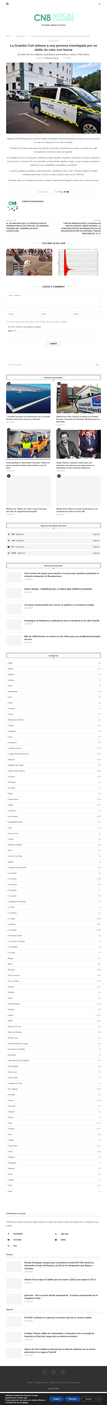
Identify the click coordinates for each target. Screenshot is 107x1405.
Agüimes (54, 674)
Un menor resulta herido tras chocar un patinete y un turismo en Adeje (59, 605)
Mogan (54, 958)
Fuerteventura (54, 799)
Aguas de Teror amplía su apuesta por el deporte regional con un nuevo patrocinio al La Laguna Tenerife (59, 1350)
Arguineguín (54, 691)
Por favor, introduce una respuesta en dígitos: (24, 327)
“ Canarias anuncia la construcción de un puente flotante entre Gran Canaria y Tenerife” (28, 418)
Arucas (54, 714)
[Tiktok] (62, 1372)
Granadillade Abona (54, 822)
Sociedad (54, 1095)
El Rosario (54, 782)
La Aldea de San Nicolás (54, 867)
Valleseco (54, 1157)
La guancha (54, 890)
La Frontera (54, 873)
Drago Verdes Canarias (54, 771)
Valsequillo (54, 1163)
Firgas (54, 794)
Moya (54, 964)
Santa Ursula (54, 1078)
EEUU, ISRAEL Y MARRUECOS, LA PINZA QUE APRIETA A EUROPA (58, 589)
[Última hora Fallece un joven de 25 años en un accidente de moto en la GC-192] (78, 491)
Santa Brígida (54, 1066)
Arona (54, 703)
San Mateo (54, 1055)
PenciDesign (75, 1383)
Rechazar (72, 1399)
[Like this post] (57, 192)
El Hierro (54, 777)
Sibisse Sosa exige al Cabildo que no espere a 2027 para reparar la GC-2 (60, 1279)
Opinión (54, 987)
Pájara (54, 998)
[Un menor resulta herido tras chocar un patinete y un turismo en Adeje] (14, 609)
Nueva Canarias (54, 975)
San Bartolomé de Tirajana (54, 1044)
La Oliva (54, 907)
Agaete (54, 669)
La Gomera (54, 879)
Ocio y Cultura (54, 981)
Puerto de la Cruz (54, 1027)
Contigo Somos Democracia (54, 754)
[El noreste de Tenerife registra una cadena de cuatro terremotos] (78, 264)
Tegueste (54, 1112)
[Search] (99, 4)
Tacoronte (54, 1106)
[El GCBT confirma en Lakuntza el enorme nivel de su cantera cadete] (14, 1321)
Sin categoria (54, 1089)
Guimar (54, 839)
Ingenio (54, 862)
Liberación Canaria (54, 936)
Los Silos (54, 953)
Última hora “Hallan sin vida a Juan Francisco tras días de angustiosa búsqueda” (26, 510)
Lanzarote (54, 924)
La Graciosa (54, 885)
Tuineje (54, 1140)
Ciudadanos (54, 742)
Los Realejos (54, 947)
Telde (54, 1123)
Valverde (54, 1169)
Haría (54, 850)
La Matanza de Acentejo (54, 902)
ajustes (25, 1402)
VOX (54, 1185)
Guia (54, 828)
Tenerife (54, 1129)
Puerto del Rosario (54, 1032)
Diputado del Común (54, 765)
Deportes (54, 760)
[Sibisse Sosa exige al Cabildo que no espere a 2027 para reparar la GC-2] (14, 1283)
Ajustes (88, 1399)
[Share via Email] (68, 192)
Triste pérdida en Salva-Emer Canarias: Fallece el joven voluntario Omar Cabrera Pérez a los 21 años (28, 465)
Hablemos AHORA (54, 845)
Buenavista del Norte (54, 720)
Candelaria (54, 731)
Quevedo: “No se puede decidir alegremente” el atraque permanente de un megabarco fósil (61, 1296)
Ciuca (54, 737)
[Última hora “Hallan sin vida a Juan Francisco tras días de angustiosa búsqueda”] (28, 491)
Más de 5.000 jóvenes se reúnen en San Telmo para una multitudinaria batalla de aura (62, 637)
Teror (54, 1134)
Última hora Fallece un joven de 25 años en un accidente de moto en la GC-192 (77, 510)
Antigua (54, 680)
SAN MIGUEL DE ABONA (54, 1061)
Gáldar (54, 805)
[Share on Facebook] (59, 192)
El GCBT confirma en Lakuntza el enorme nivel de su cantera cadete (57, 1318)
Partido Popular (54, 1004)
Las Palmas (54, 930)
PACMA (54, 992)
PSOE (54, 1021)
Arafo (54, 686)
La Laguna (54, 896)
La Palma (54, 919)
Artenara (54, 708)
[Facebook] (44, 1372)
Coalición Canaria (54, 748)
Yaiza (54, 1191)
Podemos (54, 1009)
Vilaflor (54, 1180)
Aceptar (56, 1399)
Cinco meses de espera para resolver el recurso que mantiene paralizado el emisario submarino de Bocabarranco (61, 574)
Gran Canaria (54, 816)
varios (54, 1174)
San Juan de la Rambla (54, 1049)
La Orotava (54, 913)
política (54, 1015)
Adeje (54, 663)
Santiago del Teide (54, 1083)
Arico (54, 697)
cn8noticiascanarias (51, 58)
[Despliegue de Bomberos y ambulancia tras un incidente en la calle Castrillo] (14, 624)
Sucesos (54, 1100)
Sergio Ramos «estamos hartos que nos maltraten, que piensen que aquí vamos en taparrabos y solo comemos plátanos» (75, 465)
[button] (9, 262)
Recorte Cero (54, 1038)
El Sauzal (54, 788)
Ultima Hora (20, 36)
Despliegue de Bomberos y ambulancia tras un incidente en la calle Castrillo (61, 621)
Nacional (54, 970)
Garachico (54, 811)
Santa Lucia (54, 1072)
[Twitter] (53, 1372)
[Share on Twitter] (62, 192)
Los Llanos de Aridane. (54, 941)
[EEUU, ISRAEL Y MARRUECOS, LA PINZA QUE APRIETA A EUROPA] (14, 593)
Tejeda (54, 1117)
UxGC (54, 1151)
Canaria (54, 725)
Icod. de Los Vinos (54, 856)
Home (8, 36)
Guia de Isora (54, 833)
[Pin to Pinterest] (65, 192)
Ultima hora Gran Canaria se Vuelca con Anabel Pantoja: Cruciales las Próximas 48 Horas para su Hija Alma (78, 419)
